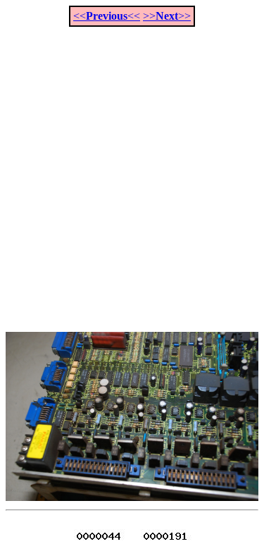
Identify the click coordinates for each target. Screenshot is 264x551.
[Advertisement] (132, 171)
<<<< (106, 16)
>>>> (167, 16)
